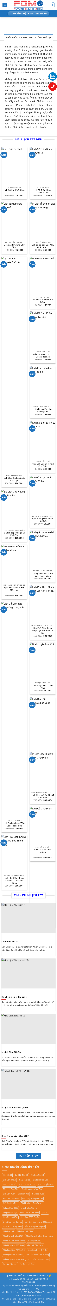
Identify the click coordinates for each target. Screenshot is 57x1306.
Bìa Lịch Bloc (24, 1180)
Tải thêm (29, 1156)
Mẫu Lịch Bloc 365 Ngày (13, 1245)
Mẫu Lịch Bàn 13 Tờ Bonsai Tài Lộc (42, 355)
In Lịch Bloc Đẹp (10, 1213)
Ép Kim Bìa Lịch (10, 1264)
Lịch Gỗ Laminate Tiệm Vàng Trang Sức (14, 824)
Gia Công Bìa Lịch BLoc (32, 1199)
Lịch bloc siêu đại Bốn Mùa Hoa (14, 589)
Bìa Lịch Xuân (9, 1194)
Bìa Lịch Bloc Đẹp (40, 1180)
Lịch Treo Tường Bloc (12, 1227)
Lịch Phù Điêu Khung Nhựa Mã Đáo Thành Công (14, 880)
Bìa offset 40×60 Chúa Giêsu (42, 301)
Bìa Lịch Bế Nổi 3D (27, 1184)
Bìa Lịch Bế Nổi (9, 1184)
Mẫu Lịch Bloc (34, 1241)
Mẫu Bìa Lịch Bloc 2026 (13, 1236)
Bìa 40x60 (7, 1175)
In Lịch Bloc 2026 (10, 1208)
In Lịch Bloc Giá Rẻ (29, 1208)
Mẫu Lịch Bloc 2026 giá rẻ (14, 1250)
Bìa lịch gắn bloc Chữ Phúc (43, 686)
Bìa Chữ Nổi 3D (21, 1175)
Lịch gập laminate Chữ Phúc (14, 246)
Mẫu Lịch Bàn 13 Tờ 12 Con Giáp (43, 465)
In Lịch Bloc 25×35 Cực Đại (14, 1107)
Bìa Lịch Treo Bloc (11, 1189)
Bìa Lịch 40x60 (9, 1180)
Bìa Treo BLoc (38, 1194)
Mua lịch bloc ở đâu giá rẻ (14, 997)
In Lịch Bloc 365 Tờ (11, 1052)
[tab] (28, 37)
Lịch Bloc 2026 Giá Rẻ (29, 1217)
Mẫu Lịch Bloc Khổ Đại (37, 1250)
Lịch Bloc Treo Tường (12, 1222)
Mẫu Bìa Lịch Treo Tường (14, 1241)
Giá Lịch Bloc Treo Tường (32, 1203)
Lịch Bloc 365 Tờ (9, 941)
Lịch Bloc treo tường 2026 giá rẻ (38, 1222)
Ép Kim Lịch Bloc (27, 1264)
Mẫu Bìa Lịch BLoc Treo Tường (39, 1236)
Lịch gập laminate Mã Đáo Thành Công (43, 574)
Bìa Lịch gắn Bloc (45, 1184)
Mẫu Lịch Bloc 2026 (35, 1245)
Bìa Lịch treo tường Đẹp (32, 1189)
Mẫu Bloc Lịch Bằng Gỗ (35, 1227)
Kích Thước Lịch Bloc (29, 1213)
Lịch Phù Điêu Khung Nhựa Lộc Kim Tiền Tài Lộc (42, 630)
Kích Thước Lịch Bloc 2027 (15, 1136)
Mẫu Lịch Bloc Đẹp (41, 1259)
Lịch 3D (45, 1213)
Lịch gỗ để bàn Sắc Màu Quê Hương (43, 246)
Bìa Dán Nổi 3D (37, 1175)
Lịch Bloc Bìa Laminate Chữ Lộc (14, 479)
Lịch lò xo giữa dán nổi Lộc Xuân (42, 520)
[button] (4, 5)
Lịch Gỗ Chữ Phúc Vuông (42, 851)
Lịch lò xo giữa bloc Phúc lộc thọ (43, 410)
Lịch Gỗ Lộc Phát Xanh (14, 190)
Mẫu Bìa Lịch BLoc (25, 1231)
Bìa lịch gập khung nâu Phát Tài (14, 534)
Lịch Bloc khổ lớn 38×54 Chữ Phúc (43, 796)
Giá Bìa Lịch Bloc (10, 1203)
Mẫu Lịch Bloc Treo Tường (37, 1255)
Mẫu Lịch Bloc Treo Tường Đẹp (16, 1259)
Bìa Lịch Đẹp (23, 1194)
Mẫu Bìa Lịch (8, 1231)
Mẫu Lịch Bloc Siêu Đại (13, 1255)
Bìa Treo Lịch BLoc (11, 1199)
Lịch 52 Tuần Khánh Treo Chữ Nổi (42, 191)
